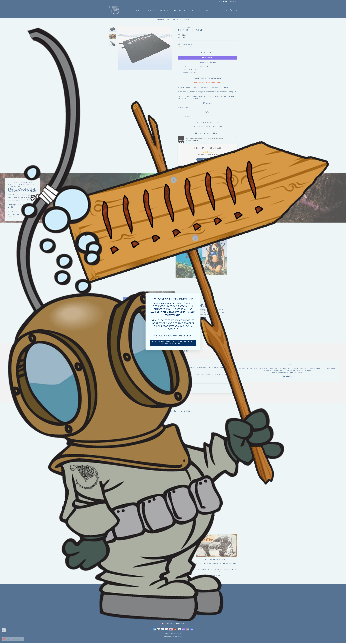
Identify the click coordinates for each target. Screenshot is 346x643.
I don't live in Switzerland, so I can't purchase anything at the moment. (173, 336)
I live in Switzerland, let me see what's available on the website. (173, 342)
